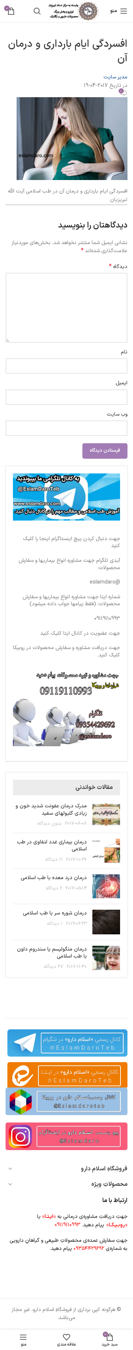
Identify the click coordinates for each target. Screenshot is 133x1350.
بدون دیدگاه (50, 823)
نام (124, 352)
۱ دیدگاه (55, 923)
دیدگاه (118, 267)
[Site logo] (73, 11)
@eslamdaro (105, 582)
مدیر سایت (115, 77)
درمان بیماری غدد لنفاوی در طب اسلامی (52, 845)
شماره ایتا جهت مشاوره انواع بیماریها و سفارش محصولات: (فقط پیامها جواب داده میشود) (71, 600)
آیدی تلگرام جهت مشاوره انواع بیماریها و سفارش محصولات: (69, 564)
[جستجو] (37, 11)
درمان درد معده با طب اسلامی (54, 878)
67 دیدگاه (53, 966)
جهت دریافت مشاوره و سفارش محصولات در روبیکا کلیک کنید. (66, 651)
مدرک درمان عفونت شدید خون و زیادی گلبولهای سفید (51, 809)
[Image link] (66, 1101)
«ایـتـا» (49, 1216)
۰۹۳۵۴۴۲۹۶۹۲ (89, 1248)
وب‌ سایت (117, 414)
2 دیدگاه (54, 888)
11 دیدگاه (54, 859)
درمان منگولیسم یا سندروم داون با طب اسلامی (52, 952)
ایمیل (121, 383)
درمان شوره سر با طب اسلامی (55, 913)
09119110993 (107, 619)
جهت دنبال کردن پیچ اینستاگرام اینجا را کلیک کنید (71, 542)
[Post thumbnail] (106, 815)
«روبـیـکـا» (116, 1225)
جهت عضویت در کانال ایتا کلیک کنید (80, 633)
